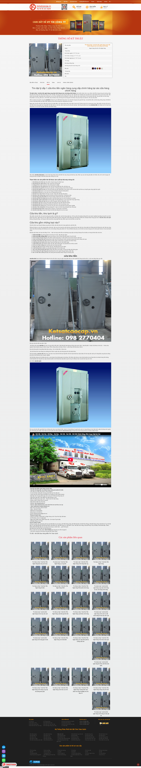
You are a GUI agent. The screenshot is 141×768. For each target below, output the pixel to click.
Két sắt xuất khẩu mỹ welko (68, 721)
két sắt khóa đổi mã (37, 204)
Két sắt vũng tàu (89, 734)
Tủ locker (73, 751)
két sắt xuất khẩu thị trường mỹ (40, 198)
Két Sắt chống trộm (75, 740)
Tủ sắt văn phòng (62, 750)
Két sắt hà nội (47, 735)
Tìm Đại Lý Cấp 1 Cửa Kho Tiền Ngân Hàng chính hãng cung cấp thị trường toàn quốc (40, 689)
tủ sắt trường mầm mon (38, 243)
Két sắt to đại (33, 737)
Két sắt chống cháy (103, 737)
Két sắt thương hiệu (89, 737)
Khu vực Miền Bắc (84, 721)
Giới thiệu (66, 1)
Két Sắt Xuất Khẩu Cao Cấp (68, 724)
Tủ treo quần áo (47, 751)
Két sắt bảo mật (61, 737)
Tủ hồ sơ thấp (47, 750)
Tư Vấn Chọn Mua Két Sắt (64, 738)
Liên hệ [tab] (59, 82)
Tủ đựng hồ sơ (47, 753)
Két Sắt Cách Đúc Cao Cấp (35, 725)
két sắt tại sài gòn (37, 190)
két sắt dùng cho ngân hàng (39, 183)
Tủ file (86, 751)
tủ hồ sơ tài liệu (37, 234)
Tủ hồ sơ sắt (88, 750)
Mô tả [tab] (48, 82)
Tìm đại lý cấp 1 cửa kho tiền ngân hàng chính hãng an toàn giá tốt (101, 713)
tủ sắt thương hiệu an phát (39, 248)
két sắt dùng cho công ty (38, 205)
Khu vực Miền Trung (85, 722)
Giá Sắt (87, 754)
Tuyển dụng (99, 1)
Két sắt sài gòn (33, 734)
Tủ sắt (100, 751)
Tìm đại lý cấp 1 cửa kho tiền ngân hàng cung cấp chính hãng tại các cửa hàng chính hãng (101, 587)
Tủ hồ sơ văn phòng (76, 753)
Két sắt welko (74, 735)
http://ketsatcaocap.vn (40, 503)
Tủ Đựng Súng (47, 721)
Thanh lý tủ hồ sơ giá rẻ (35, 754)
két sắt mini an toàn (37, 193)
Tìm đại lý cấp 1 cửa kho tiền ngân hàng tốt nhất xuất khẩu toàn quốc (101, 663)
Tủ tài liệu (73, 750)
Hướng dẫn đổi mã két (84, 1)
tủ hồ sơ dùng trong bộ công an (40, 237)
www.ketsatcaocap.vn (68, 430)
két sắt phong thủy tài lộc (38, 208)
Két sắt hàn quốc (89, 735)
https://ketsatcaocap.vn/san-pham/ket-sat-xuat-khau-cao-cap (49, 504)
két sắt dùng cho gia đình (38, 188)
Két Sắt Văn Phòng (66, 722)
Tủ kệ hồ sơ (102, 754)
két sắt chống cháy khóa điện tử (40, 196)
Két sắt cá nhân (75, 737)
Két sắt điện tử (33, 735)
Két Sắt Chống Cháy (34, 724)
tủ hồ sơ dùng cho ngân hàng (39, 251)
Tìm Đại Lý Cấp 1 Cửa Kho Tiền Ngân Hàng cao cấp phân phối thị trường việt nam (81, 639)
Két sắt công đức (48, 738)
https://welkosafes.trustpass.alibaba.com (40, 506)
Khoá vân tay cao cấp (90, 740)
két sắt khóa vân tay (37, 202)
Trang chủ (59, 1)
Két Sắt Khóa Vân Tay (90, 738)
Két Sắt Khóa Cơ (75, 738)
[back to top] (138, 764)
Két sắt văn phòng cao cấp (36, 740)
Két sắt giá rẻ (102, 735)
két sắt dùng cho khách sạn (39, 182)
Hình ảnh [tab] (42, 82)
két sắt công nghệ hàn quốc (39, 189)
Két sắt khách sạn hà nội (77, 734)
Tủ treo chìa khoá (103, 750)
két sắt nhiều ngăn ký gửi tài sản (40, 199)
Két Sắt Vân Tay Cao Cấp (49, 724)
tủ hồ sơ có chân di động (38, 245)
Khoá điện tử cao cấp (104, 740)
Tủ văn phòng (102, 753)
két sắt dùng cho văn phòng (39, 186)
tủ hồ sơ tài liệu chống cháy (40, 236)
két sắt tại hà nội (36, 192)
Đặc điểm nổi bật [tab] (34, 82)
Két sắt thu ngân (34, 738)
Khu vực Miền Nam (84, 724)
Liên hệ (105, 1)
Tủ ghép (59, 751)
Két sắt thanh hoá (103, 734)
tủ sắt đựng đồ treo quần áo (39, 242)
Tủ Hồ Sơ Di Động (62, 754)
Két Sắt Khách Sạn (48, 722)
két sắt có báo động (37, 210)
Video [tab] (53, 82)
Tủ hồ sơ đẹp (33, 750)
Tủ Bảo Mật (64, 725)
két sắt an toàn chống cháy (39, 195)
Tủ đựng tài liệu (33, 753)
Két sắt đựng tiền (62, 735)
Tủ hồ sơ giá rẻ (61, 753)
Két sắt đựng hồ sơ (48, 740)
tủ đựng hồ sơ (36, 185)
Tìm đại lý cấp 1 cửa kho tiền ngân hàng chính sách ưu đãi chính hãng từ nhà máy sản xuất (101, 613)
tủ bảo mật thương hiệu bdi (39, 239)
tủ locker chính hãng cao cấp (39, 240)
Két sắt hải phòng (48, 734)
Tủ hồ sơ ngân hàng (90, 753)
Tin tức (92, 1)
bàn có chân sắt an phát (38, 252)
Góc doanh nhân (73, 1)
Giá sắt (31, 751)
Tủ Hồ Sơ (32, 721)
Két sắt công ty (47, 737)
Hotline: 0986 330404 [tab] (68, 82)
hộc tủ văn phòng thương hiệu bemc (41, 249)
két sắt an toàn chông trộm (39, 207)
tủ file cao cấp (36, 246)
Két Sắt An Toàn (33, 722)
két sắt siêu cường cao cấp (39, 201)
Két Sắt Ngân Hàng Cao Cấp (50, 725)
